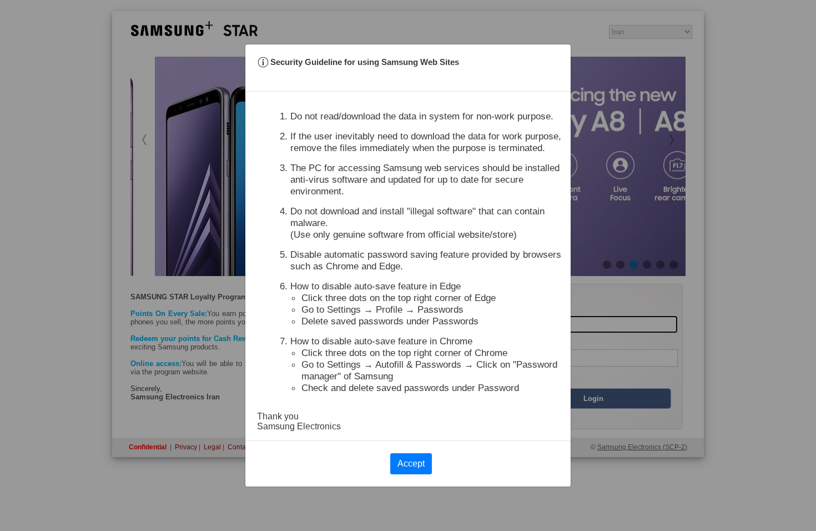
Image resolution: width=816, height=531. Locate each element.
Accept (411, 463)
